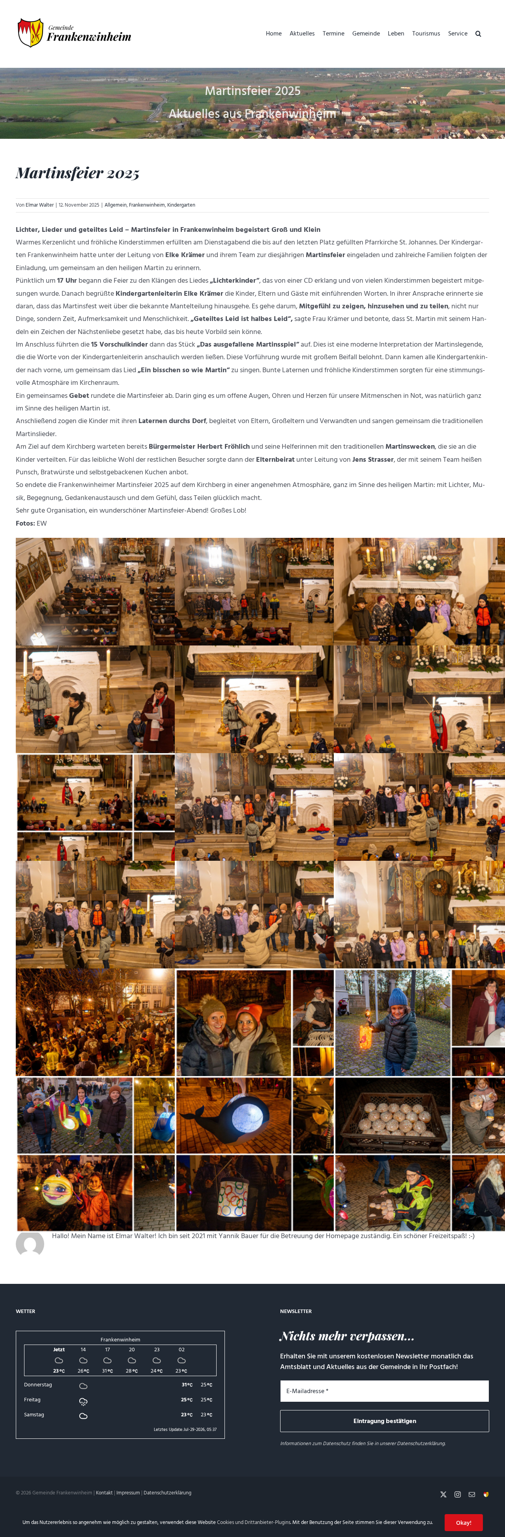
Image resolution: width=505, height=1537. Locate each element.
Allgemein (116, 205)
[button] (478, 33)
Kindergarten (181, 205)
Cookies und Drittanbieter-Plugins (253, 1522)
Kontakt (104, 1492)
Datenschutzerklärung (421, 1443)
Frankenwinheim (147, 205)
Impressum (128, 1492)
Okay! (463, 1522)
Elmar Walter (40, 205)
